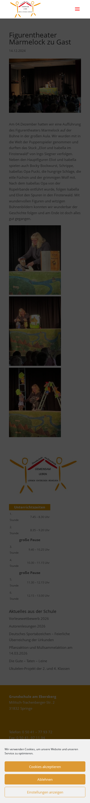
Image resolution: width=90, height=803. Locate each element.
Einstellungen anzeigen (45, 792)
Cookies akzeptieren (45, 766)
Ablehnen (45, 779)
